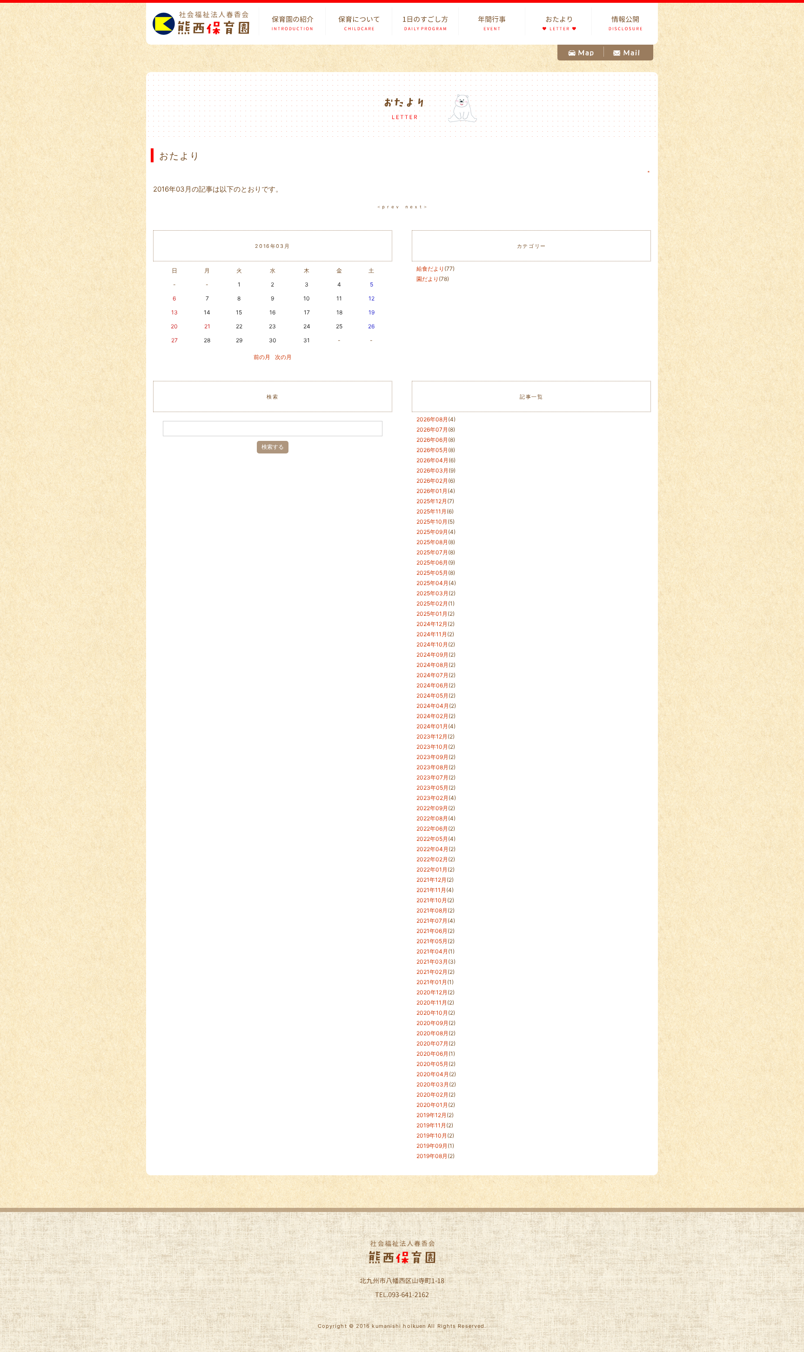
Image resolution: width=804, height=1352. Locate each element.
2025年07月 (432, 552)
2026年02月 (432, 480)
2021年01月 (431, 982)
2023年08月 (432, 767)
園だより (427, 278)
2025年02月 (432, 603)
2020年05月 (432, 1063)
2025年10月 (432, 521)
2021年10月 (431, 900)
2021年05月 (432, 941)
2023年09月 (432, 756)
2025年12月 (431, 501)
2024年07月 (432, 675)
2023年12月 (432, 736)
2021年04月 (432, 951)
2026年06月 (432, 439)
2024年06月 (432, 685)
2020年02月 (432, 1094)
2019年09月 (432, 1145)
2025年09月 (432, 531)
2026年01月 (432, 490)
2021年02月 (432, 971)
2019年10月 (431, 1135)
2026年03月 (432, 470)
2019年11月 (431, 1125)
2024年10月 (432, 644)
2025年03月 (432, 593)
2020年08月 (432, 1033)
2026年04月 (432, 460)
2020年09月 (432, 1022)
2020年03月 (432, 1084)
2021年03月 (432, 961)
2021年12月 (431, 879)
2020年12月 (432, 992)
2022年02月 (432, 859)
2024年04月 (432, 705)
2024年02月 (432, 716)
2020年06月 (432, 1053)
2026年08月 (432, 419)
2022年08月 (432, 818)
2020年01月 (432, 1104)
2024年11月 (431, 634)
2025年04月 (432, 582)
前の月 (262, 356)
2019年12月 (431, 1115)
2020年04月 (432, 1074)
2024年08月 (432, 664)
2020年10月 (432, 1012)
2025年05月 (432, 572)
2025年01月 (432, 613)
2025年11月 (431, 511)
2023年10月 (432, 746)
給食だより (430, 268)
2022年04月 (432, 849)
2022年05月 (432, 838)
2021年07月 (432, 920)
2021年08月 (432, 910)
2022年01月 (432, 869)
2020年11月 (431, 1002)
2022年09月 (432, 808)
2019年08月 (432, 1155)
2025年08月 (432, 542)
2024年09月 (432, 654)
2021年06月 (432, 930)
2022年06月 (432, 828)
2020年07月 (432, 1043)
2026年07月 (432, 429)
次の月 (283, 356)
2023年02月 (432, 797)
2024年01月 (432, 726)
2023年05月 (432, 787)
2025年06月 (432, 562)
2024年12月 (432, 623)
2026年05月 (432, 449)
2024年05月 (432, 695)
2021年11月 (431, 889)
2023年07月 (432, 777)
